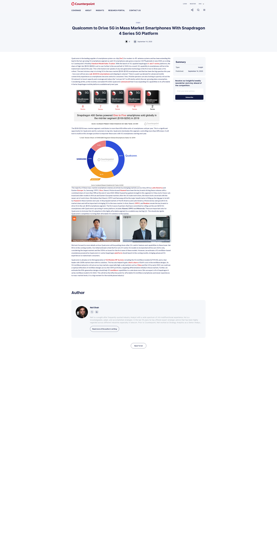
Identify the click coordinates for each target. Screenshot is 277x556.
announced (125, 82)
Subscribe (189, 97)
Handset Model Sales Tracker (103, 63)
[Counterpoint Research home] (83, 4)
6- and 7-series (153, 63)
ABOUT (88, 10)
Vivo (101, 190)
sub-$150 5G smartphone (99, 74)
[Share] (192, 10)
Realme (146, 203)
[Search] (198, 10)
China (139, 265)
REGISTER (193, 4)
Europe (80, 190)
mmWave (114, 270)
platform (118, 253)
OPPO (137, 203)
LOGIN (185, 4)
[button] (201, 4)
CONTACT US (135, 10)
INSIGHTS (100, 10)
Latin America (157, 188)
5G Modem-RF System (115, 260)
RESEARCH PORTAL (116, 10)
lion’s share (133, 262)
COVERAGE (76, 10)
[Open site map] (204, 10)
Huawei (123, 190)
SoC (121, 58)
